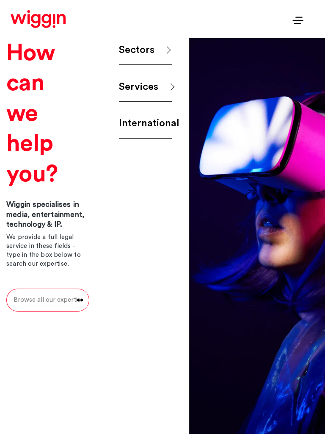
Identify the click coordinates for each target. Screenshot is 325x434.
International (145, 123)
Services (138, 87)
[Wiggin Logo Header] (38, 19)
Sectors (136, 50)
